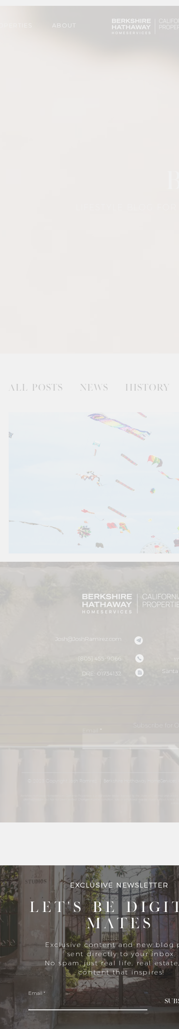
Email (35, 993)
